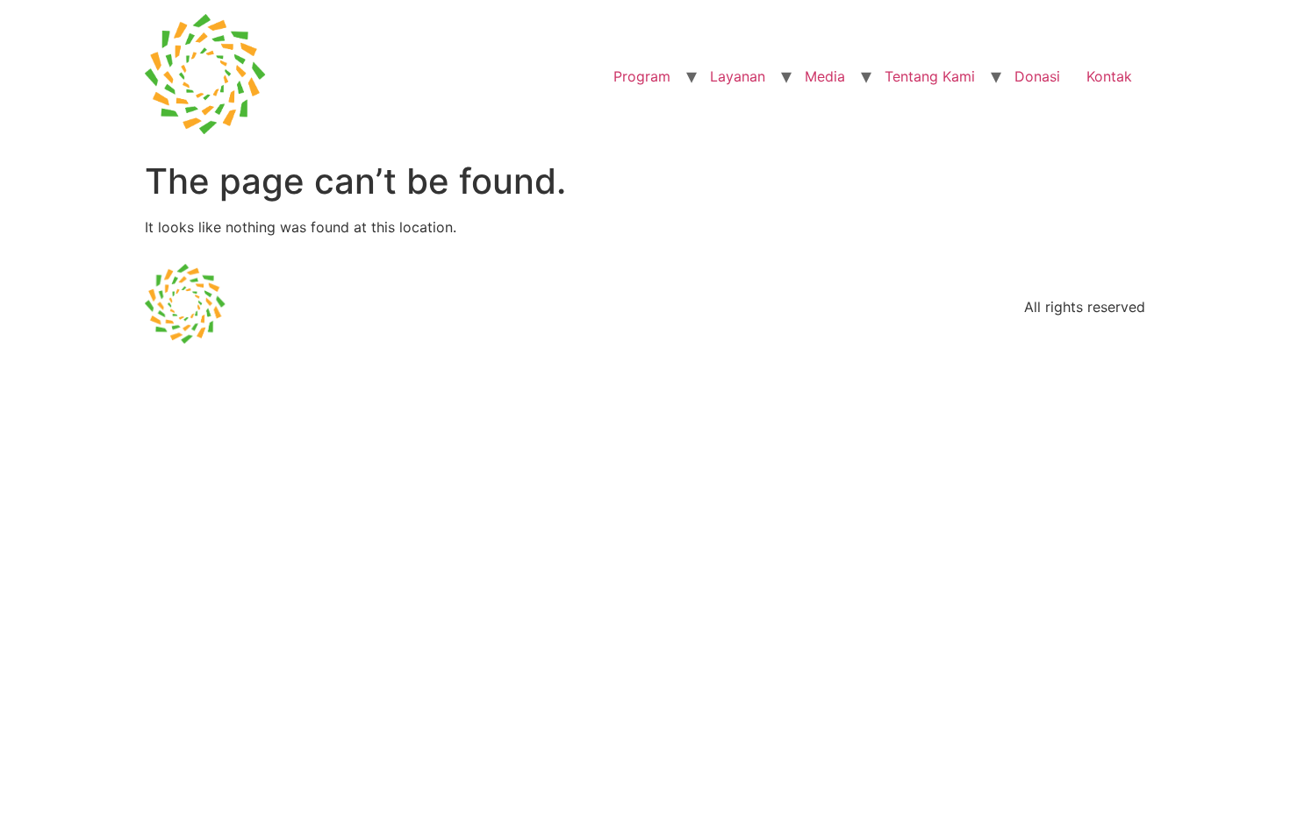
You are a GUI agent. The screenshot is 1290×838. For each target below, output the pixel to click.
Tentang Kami (930, 76)
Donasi (1037, 76)
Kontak (1109, 76)
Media (825, 76)
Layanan (737, 76)
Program (641, 76)
